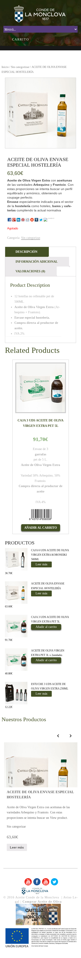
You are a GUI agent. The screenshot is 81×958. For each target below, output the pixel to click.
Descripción (26, 251)
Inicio (5, 67)
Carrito (20, 39)
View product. (59, 817)
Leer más (41, 564)
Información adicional (37, 261)
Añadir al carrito (40, 527)
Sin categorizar (20, 67)
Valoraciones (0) (30, 271)
